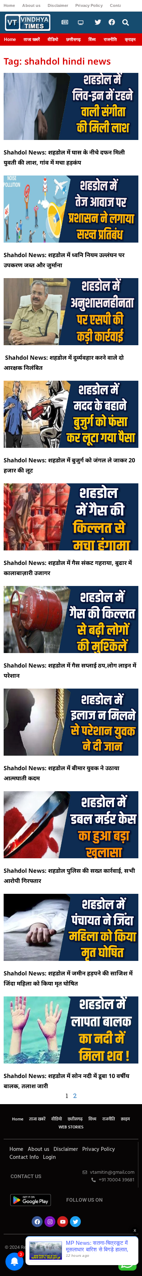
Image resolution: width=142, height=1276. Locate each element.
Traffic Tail (97, 1252)
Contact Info (24, 1157)
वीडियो (53, 39)
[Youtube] (62, 1221)
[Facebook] (37, 1221)
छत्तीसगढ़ (73, 39)
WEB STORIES (71, 1127)
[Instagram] (49, 1221)
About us (31, 5)
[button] (126, 23)
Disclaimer (58, 5)
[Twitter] (75, 1221)
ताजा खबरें (32, 39)
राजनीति (110, 39)
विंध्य (92, 39)
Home (9, 5)
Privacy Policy (88, 5)
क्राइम (130, 39)
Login (49, 1157)
